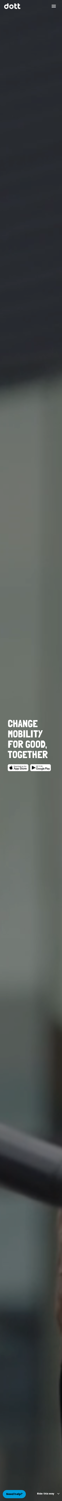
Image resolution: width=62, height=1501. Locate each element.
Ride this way (45, 1493)
